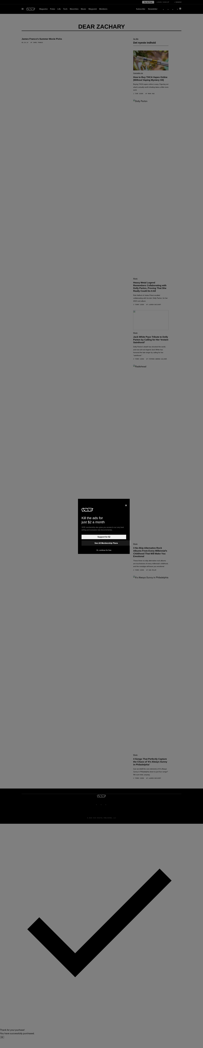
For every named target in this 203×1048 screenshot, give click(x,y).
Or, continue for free (103, 550)
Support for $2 (104, 537)
